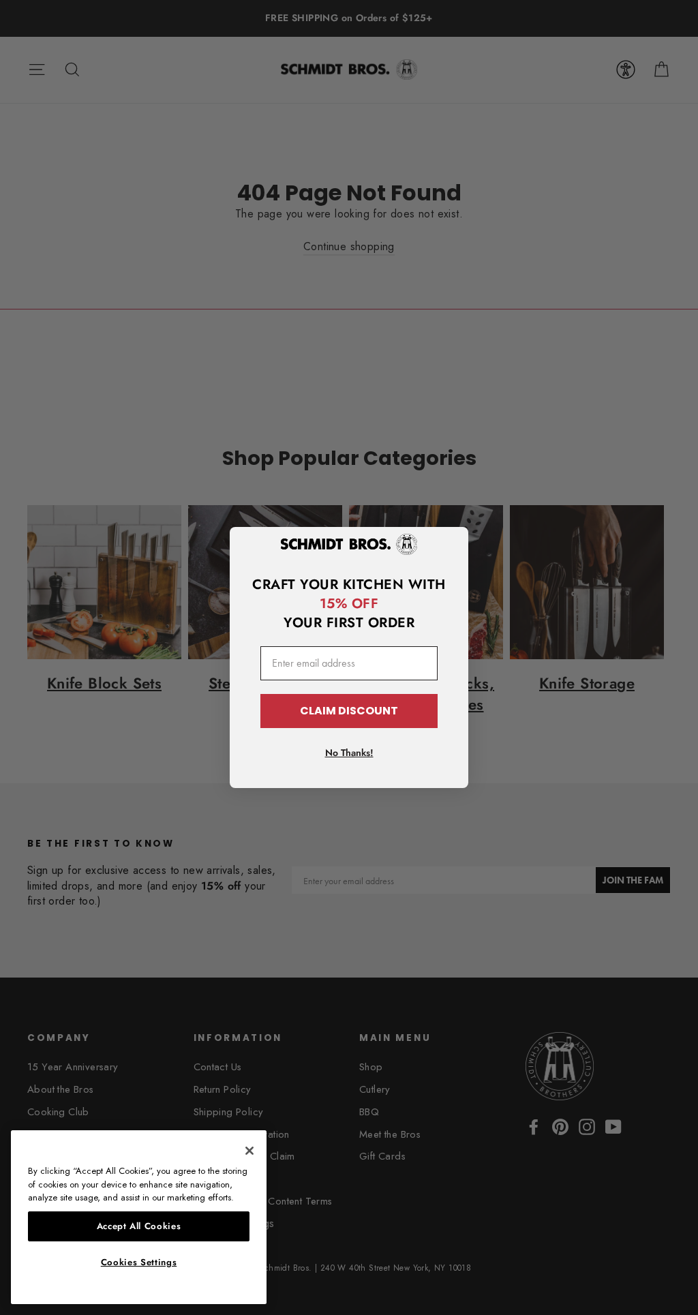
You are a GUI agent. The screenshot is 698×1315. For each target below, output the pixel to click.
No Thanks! (349, 752)
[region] (139, 1217)
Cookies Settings (139, 1262)
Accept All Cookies (139, 1226)
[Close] (249, 1151)
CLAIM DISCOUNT (349, 711)
